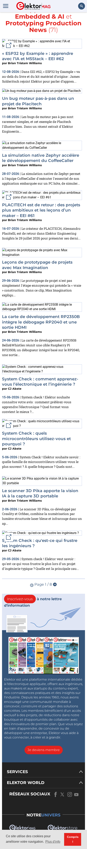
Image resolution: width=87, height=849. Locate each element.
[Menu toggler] (6, 6)
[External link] (40, 533)
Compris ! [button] (73, 839)
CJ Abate (14, 388)
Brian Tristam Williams (25, 63)
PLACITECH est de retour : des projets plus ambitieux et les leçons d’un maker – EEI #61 (41, 210)
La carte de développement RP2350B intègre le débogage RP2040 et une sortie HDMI (41, 322)
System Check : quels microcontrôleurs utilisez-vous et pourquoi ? (36, 438)
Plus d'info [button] (52, 841)
